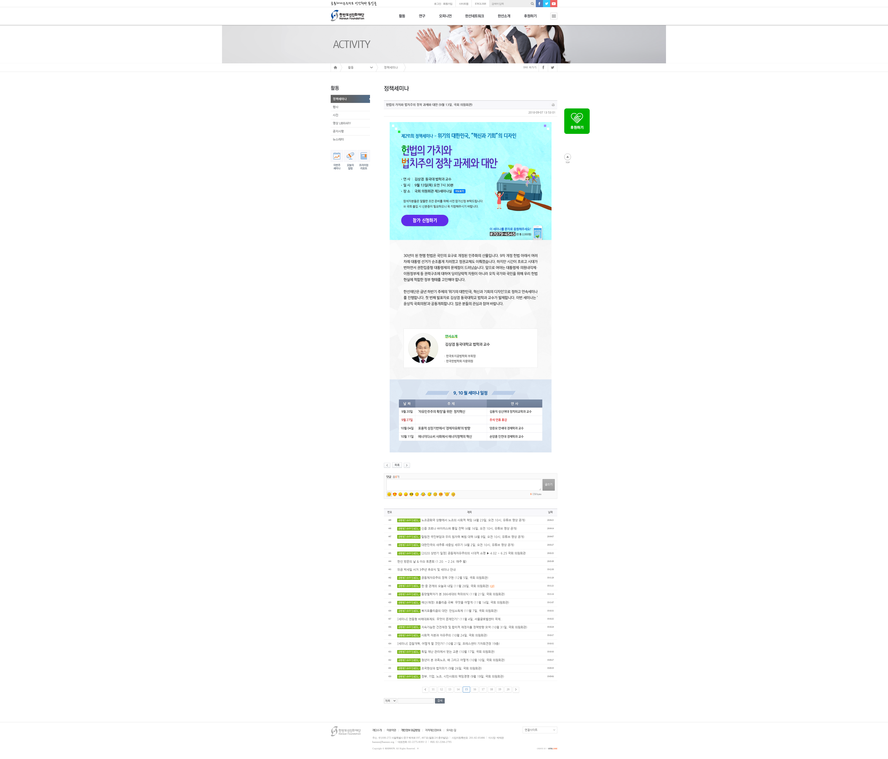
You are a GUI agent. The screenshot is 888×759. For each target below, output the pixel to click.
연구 (422, 18)
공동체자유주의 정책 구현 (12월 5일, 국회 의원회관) (454, 577)
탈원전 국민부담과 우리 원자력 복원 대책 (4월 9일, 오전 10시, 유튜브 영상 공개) (472, 536)
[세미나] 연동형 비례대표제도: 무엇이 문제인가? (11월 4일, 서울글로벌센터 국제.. (449, 619)
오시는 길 (451, 730)
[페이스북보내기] (543, 67)
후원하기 (530, 18)
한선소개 (504, 18)
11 (433, 689)
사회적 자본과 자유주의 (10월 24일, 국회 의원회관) (453, 635)
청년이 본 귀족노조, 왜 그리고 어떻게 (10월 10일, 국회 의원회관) (462, 660)
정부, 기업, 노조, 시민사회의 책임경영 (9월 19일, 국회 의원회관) (462, 676)
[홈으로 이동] (335, 67)
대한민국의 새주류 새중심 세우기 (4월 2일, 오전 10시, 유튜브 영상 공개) (467, 545)
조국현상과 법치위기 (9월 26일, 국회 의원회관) (451, 668)
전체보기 (550, 18)
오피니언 (445, 18)
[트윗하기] (552, 67)
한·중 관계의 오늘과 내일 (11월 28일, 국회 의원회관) (457, 586)
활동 (402, 18)
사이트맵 (463, 3)
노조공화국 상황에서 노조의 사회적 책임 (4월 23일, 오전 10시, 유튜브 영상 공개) (472, 520)
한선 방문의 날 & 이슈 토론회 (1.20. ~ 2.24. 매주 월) (432, 561)
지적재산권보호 (433, 730)
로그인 (437, 3)
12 (441, 689)
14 (458, 689)
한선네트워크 (474, 18)
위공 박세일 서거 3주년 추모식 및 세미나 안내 (426, 569)
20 (508, 689)
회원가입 (447, 3)
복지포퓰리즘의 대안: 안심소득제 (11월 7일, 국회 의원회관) (459, 610)
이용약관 (391, 730)
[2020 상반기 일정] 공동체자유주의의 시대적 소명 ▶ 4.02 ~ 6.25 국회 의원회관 (473, 553)
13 (449, 689)
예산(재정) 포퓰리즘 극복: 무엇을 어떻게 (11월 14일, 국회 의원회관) (464, 602)
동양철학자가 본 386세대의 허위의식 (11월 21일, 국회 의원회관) (462, 594)
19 (499, 689)
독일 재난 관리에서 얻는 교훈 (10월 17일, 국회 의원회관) (457, 651)
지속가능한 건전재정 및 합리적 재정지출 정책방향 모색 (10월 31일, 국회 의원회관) (473, 627)
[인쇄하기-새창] (553, 104)
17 (483, 689)
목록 (397, 465)
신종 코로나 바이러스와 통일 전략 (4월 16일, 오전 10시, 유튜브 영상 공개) (468, 528)
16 (474, 689)
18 (491, 689)
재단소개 (377, 730)
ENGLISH (480, 3)
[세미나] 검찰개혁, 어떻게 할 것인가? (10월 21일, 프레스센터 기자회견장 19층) (448, 643)
